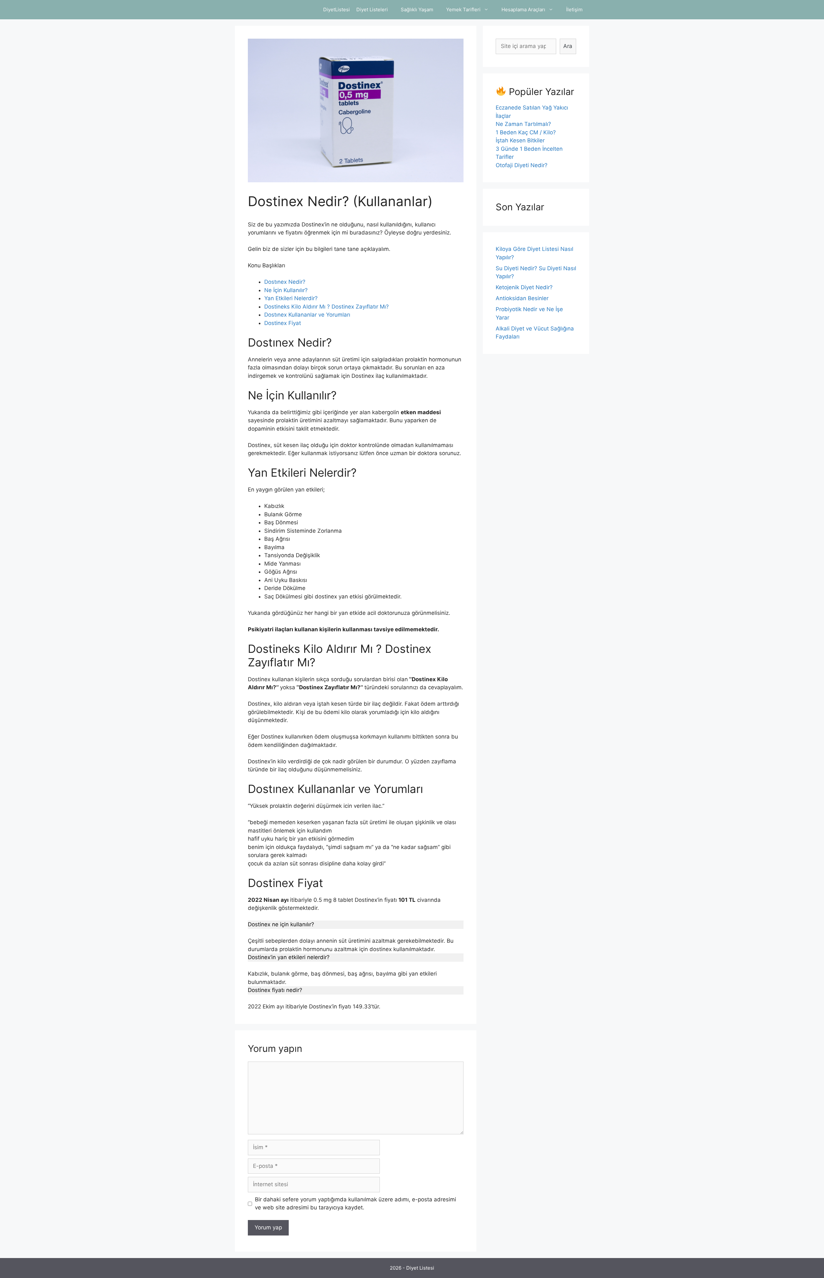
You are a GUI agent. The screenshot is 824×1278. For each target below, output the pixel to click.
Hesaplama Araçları (523, 9)
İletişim (574, 9)
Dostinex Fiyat (282, 323)
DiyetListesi (336, 9)
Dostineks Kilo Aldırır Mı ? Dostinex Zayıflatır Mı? (326, 306)
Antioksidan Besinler (522, 298)
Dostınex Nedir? (284, 282)
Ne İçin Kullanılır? (286, 290)
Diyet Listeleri (372, 9)
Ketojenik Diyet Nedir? (524, 287)
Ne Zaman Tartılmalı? (523, 124)
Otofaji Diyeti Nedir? (522, 165)
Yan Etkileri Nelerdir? (291, 298)
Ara (567, 46)
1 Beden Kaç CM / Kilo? (526, 132)
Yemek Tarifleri (463, 9)
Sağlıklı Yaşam (417, 9)
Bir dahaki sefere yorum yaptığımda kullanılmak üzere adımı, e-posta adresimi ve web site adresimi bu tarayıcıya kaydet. (355, 1203)
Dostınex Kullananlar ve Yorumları (307, 314)
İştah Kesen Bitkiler (520, 140)
